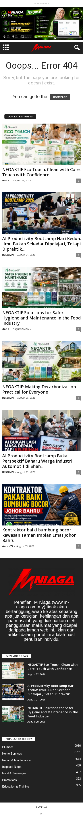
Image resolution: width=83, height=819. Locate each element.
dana (5, 180)
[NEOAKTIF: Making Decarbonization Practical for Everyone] (41, 361)
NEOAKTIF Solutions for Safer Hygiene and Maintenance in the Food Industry (41, 318)
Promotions (9, 780)
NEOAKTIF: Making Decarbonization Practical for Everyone (39, 389)
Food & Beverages (14, 773)
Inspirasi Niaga (11, 766)
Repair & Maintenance (16, 760)
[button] (76, 48)
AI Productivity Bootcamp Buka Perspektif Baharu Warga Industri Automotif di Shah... (37, 461)
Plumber (7, 747)
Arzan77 (7, 546)
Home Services (12, 753)
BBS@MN (8, 254)
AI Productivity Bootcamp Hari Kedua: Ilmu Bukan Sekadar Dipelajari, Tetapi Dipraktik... (41, 244)
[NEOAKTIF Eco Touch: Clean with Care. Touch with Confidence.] (41, 144)
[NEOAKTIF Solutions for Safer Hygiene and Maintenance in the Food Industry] (41, 287)
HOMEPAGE (60, 97)
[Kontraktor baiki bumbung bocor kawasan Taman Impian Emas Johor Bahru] (41, 504)
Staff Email (41, 807)
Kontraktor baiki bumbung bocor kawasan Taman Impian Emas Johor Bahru (39, 535)
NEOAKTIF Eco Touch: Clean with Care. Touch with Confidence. (41, 172)
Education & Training (15, 786)
